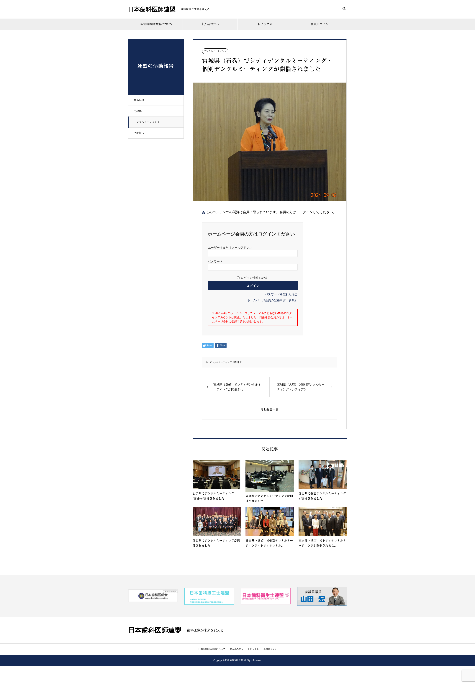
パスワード (215, 261)
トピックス (264, 24)
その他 (138, 111)
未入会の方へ (210, 24)
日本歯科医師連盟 (152, 9)
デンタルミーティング (147, 122)
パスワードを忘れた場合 (281, 294)
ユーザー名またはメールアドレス (230, 247)
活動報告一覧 (270, 409)
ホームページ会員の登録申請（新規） (272, 300)
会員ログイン (319, 24)
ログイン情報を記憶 (254, 277)
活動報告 (139, 133)
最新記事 (139, 100)
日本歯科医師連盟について (155, 24)
